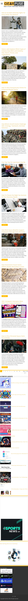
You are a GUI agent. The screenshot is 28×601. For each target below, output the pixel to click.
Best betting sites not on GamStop (8, 543)
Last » (25, 372)
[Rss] (12, 596)
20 (16, 371)
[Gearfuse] (14, 4)
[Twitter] (15, 596)
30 (19, 371)
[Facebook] (13, 596)
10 (14, 371)
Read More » (4, 43)
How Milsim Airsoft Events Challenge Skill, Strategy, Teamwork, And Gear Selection (14, 126)
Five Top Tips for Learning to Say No (13, 162)
